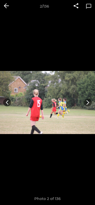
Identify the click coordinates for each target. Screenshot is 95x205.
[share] (76, 6)
